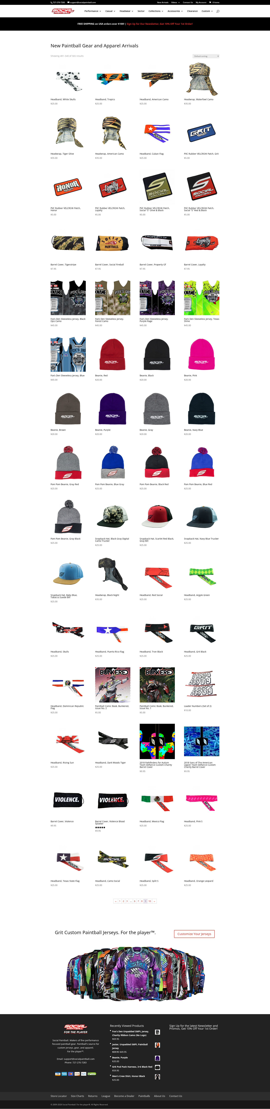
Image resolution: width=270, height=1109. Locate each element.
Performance (91, 11)
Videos (174, 3)
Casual (108, 11)
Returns (93, 1096)
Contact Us (188, 3)
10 (149, 901)
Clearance (192, 11)
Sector (141, 11)
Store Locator (59, 1096)
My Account (201, 3)
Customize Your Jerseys (194, 934)
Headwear (125, 11)
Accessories (174, 11)
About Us (159, 1096)
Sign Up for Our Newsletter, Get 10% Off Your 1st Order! (160, 23)
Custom (206, 11)
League (106, 1096)
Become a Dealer (124, 1096)
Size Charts (77, 1096)
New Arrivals (162, 3)
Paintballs (144, 1096)
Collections (154, 11)
